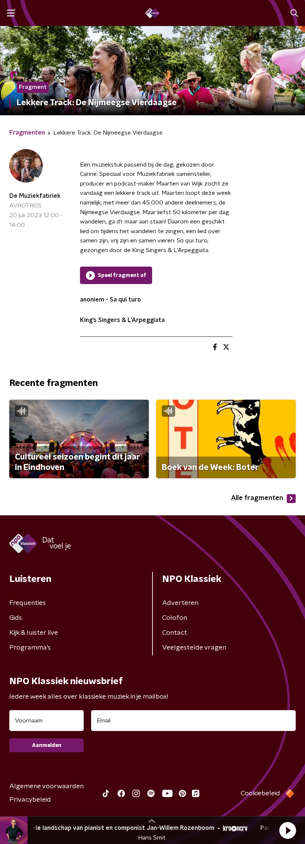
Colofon (174, 618)
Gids (15, 618)
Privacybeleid (30, 799)
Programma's (30, 647)
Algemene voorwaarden (46, 786)
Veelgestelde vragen (194, 647)
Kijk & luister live (33, 632)
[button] (287, 830)
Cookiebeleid (260, 793)
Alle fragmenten (257, 498)
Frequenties (27, 603)
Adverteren (180, 603)
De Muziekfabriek (35, 196)
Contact (174, 632)
